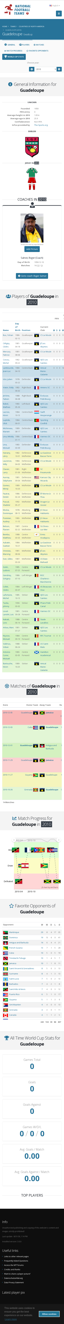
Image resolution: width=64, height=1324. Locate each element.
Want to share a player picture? (17, 1274)
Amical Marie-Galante (44, 371)
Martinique (14, 932)
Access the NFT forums (14, 1265)
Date (5, 705)
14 (42, 942)
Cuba (11, 953)
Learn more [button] (11, 1319)
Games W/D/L (32, 1127)
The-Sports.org (41, 125)
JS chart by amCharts (50, 887)
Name (6, 330)
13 (42, 947)
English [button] (55, 5)
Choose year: (33, 62)
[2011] (59, 69)
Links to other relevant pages (16, 1256)
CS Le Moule (45, 335)
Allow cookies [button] (49, 1314)
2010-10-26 (8, 789)
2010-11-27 (8, 774)
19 (42, 937)
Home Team (32, 705)
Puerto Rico (14, 994)
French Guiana (15, 947)
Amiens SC (45, 387)
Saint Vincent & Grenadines (21, 968)
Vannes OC (45, 611)
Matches (40, 45)
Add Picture (32, 249)
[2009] (31, 69)
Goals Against (32, 1104)
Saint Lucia (14, 978)
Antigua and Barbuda (18, 942)
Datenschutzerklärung (13, 1278)
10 (42, 953)
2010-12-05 (8, 712)
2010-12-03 (8, 727)
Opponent (8, 924)
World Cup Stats (15, 56)
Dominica (13, 937)
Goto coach (33, 275)
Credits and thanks (12, 1269)
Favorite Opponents (38, 50)
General (11, 45)
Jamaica (12, 963)
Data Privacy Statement (14, 1282)
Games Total (32, 1059)
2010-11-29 (8, 760)
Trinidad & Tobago (17, 958)
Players (25, 45)
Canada (12, 1015)
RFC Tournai (45, 635)
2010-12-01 (8, 745)
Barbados (13, 984)
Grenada (13, 1009)
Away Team (45, 705)
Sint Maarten (15, 1004)
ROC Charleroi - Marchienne (45, 578)
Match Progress (14, 50)
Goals (32, 1082)
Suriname (13, 973)
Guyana (13, 999)
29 (42, 932)
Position (26, 330)
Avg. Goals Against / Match (32, 1171)
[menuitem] (36, 840)
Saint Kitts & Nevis (17, 989)
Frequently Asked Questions (16, 1261)
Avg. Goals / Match (32, 1149)
